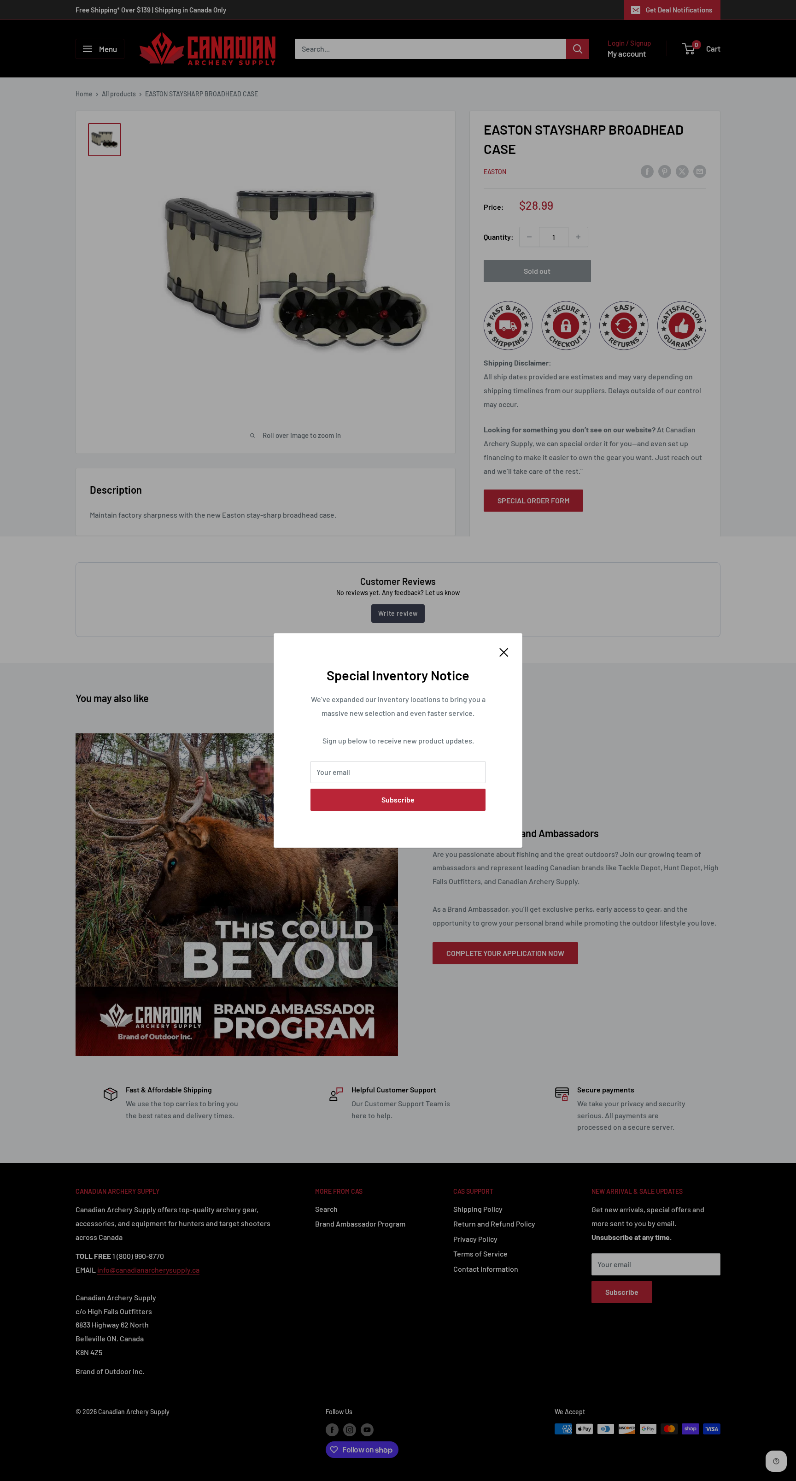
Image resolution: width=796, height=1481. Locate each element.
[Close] (504, 651)
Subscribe (398, 799)
